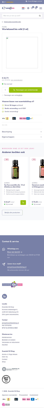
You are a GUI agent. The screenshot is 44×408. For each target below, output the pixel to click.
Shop (4, 362)
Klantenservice (7, 337)
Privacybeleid (23, 395)
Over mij (4, 357)
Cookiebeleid (34, 395)
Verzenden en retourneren (10, 342)
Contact (4, 359)
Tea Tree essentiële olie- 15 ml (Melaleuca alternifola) (14, 185)
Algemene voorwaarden (9, 395)
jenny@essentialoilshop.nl (16, 267)
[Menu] (40, 8)
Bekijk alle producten (12, 212)
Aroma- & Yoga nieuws (9, 354)
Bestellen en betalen (8, 340)
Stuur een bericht (13, 252)
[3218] (23, 202)
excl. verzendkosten (16, 80)
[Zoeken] (40, 16)
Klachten (5, 345)
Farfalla (4, 27)
